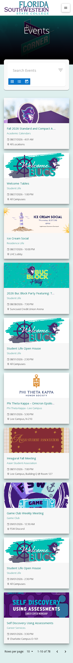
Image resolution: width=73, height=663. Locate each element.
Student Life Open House (24, 348)
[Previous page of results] (57, 651)
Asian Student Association (22, 463)
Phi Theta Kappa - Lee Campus (24, 408)
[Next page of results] (65, 651)
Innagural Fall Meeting (21, 458)
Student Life (14, 188)
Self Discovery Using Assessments (30, 623)
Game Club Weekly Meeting (25, 513)
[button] (62, 70)
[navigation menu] (66, 8)
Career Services (16, 628)
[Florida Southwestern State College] (31, 8)
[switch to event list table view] (19, 81)
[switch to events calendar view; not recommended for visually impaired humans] (26, 81)
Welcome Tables (18, 183)
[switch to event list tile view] (12, 81)
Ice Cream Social (18, 238)
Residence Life (15, 243)
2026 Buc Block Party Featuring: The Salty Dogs (39, 293)
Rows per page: (17, 651)
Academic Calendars (19, 133)
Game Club (13, 518)
